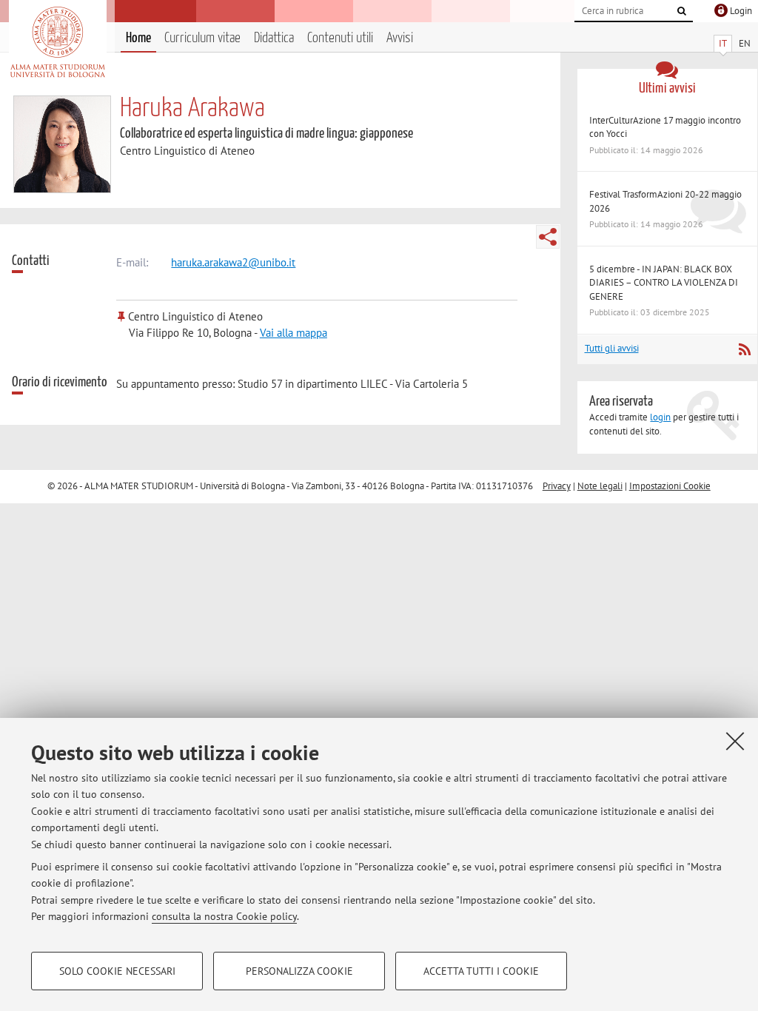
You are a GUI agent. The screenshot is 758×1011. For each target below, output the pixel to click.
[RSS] (744, 349)
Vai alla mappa (293, 333)
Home (138, 38)
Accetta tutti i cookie (481, 971)
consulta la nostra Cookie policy (224, 916)
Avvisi (399, 38)
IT (723, 43)
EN (745, 43)
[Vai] (682, 11)
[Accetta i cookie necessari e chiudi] (735, 741)
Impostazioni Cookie (670, 486)
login (660, 417)
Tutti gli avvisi (612, 348)
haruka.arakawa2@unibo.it (233, 262)
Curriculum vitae (202, 38)
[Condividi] (548, 237)
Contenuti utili (340, 38)
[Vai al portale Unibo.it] (57, 42)
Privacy (557, 486)
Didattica (274, 38)
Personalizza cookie (299, 971)
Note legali (600, 486)
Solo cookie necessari (117, 971)
